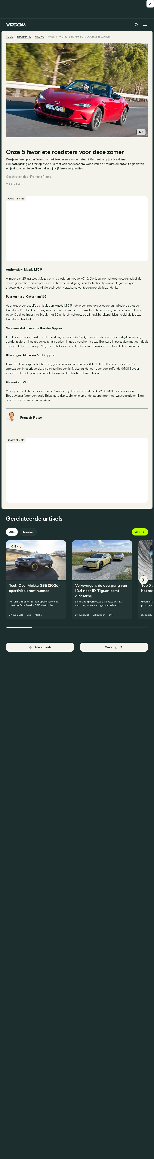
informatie (24, 37)
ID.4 (111, 615)
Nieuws (28, 532)
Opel (29, 615)
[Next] (143, 579)
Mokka (38, 615)
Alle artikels (43, 647)
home (9, 37)
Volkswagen (99, 615)
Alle (11, 532)
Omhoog (111, 647)
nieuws (39, 37)
